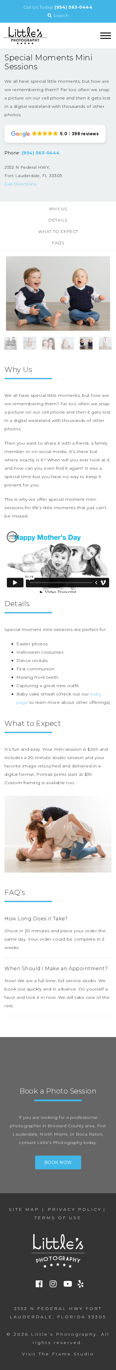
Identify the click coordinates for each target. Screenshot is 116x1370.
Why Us (58, 208)
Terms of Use (58, 1217)
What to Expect (58, 231)
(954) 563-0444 (73, 7)
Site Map (24, 1209)
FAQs (58, 242)
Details (58, 220)
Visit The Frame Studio (58, 1354)
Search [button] (60, 15)
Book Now (58, 1162)
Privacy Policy (75, 1209)
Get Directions (20, 184)
